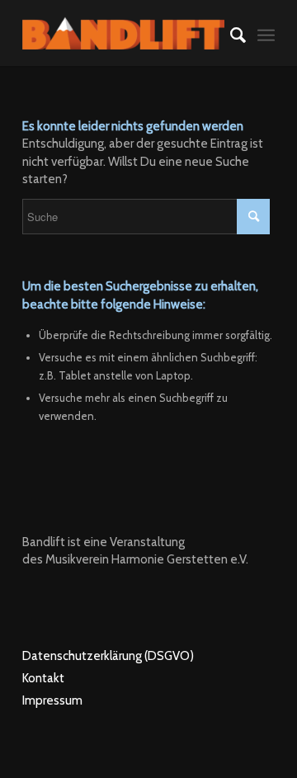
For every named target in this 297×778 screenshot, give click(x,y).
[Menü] (266, 33)
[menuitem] (230, 33)
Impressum (52, 700)
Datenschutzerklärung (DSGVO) (108, 655)
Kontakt (43, 678)
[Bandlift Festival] (123, 33)
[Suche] (230, 33)
